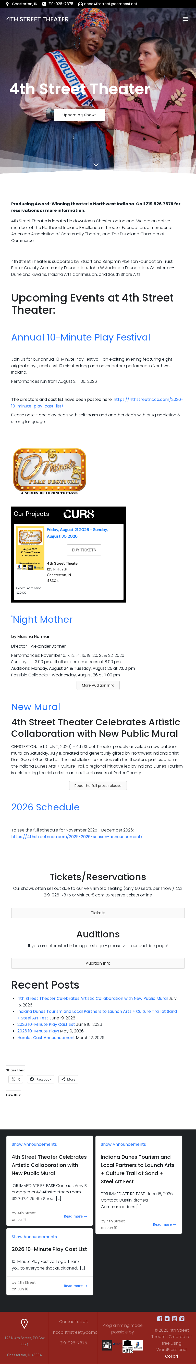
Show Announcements (34, 1144)
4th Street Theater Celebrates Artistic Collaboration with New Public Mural (92, 998)
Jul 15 (22, 1219)
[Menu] (185, 19)
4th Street (26, 1213)
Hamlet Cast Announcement (46, 1038)
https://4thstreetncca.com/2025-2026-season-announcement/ (77, 837)
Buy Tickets (84, 550)
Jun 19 (112, 1227)
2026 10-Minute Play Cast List (46, 1024)
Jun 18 (23, 1289)
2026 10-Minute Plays (38, 1031)
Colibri (171, 1356)
